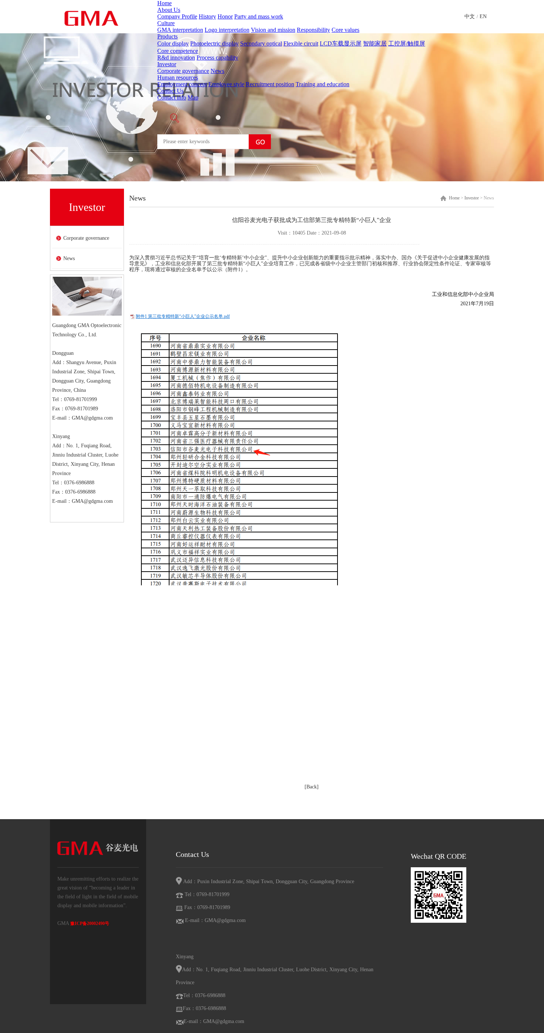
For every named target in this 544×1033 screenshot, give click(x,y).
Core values (345, 30)
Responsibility (313, 30)
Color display (173, 43)
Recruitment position (270, 84)
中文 (469, 16)
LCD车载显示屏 (341, 43)
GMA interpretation (180, 30)
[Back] (312, 787)
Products (167, 36)
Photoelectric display (214, 43)
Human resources (177, 77)
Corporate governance (183, 71)
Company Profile (177, 16)
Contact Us (170, 91)
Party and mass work (258, 16)
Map (193, 97)
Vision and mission (273, 30)
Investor (166, 64)
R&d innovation (176, 57)
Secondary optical (261, 43)
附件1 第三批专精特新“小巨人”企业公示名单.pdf (183, 316)
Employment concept (182, 84)
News (217, 71)
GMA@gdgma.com (92, 418)
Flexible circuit (300, 43)
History (207, 16)
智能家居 (375, 43)
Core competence (177, 51)
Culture (166, 23)
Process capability (217, 57)
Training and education (322, 84)
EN (483, 16)
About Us (168, 10)
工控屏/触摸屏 (406, 43)
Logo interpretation (227, 30)
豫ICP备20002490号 (89, 923)
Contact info (171, 97)
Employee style (226, 84)
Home (164, 3)
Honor (225, 16)
